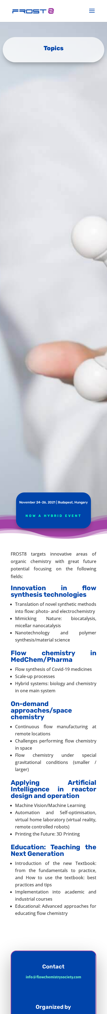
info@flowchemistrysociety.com (53, 977)
